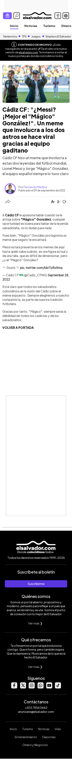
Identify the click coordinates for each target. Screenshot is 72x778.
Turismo (49, 26)
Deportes (49, 737)
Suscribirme (36, 584)
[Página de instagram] (31, 687)
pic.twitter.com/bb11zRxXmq (41, 267)
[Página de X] (23, 687)
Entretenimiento (26, 737)
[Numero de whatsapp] (40, 687)
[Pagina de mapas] (58, 15)
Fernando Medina (35, 187)
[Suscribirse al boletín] (7, 15)
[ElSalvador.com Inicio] (37, 15)
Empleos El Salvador (58, 36)
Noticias (30, 26)
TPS (24, 36)
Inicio (14, 26)
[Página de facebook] (14, 687)
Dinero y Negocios (35, 745)
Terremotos (10, 36)
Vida (58, 729)
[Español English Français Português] (66, 15)
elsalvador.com (28, 52)
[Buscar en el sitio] (16, 15)
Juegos (36, 36)
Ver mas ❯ (35, 623)
